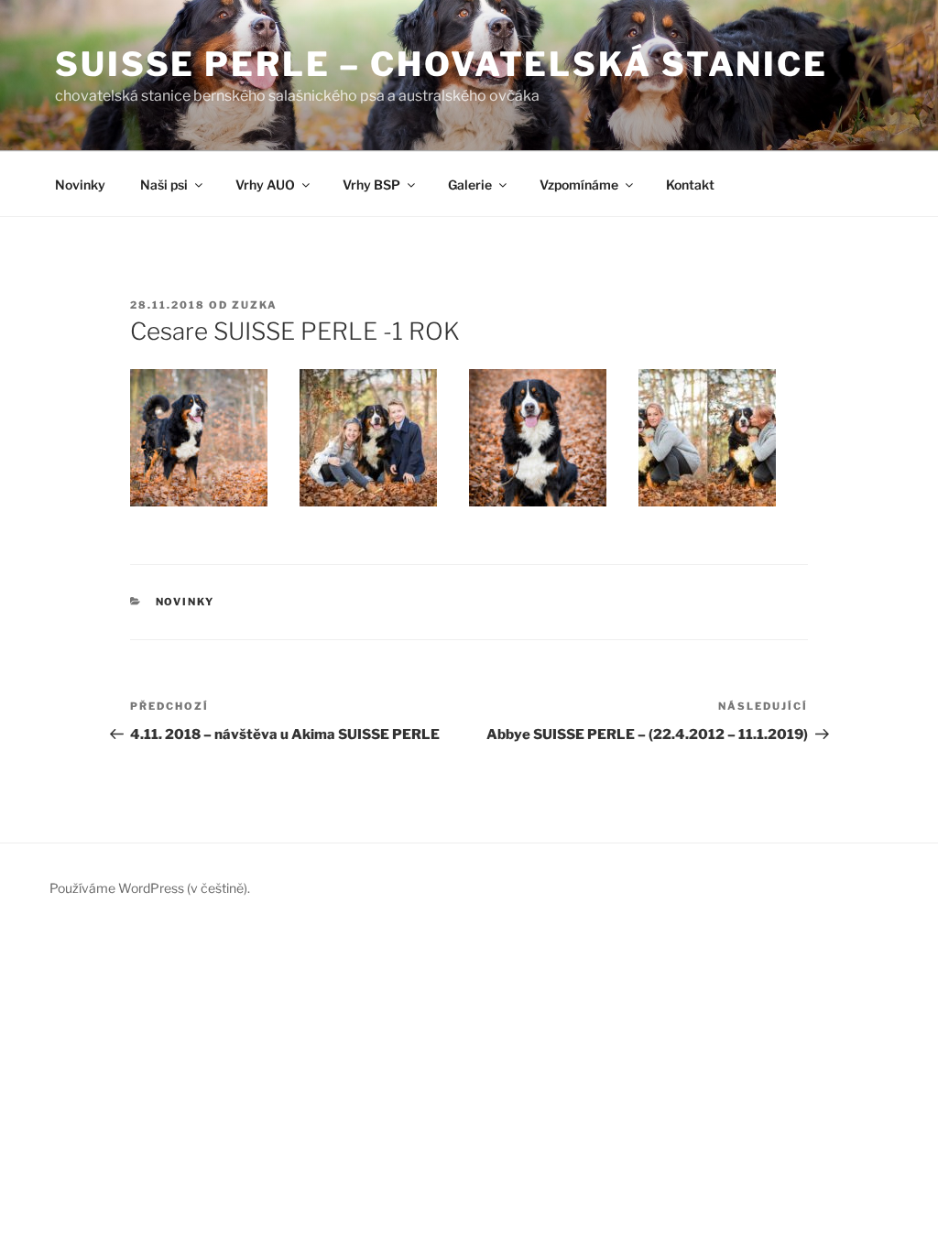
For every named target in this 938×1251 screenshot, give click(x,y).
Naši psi (164, 184)
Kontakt (690, 184)
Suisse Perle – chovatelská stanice (441, 64)
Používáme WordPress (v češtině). (149, 888)
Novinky (80, 184)
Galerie (470, 184)
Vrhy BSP (371, 184)
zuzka (255, 305)
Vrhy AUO (265, 184)
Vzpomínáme (579, 184)
